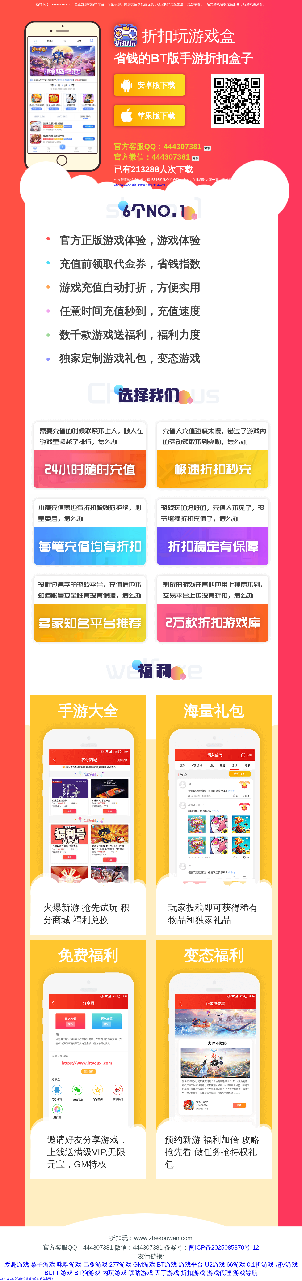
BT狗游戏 (87, 1272)
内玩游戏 (114, 1272)
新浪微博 (139, 185)
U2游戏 (215, 1264)
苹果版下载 (156, 116)
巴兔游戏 (95, 1264)
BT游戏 (167, 1264)
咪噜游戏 (69, 1264)
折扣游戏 (193, 1272)
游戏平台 (191, 1264)
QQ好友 (119, 185)
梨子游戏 (43, 1264)
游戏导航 (245, 1272)
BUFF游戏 (58, 1272)
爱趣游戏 (16, 1264)
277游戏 (120, 1264)
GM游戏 (144, 1264)
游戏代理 (219, 1272)
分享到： (162, 185)
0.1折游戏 (260, 1264)
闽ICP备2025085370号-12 (224, 1247)
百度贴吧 (150, 185)
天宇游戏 (167, 1272)
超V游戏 (286, 1264)
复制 (207, 148)
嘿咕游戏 (140, 1272)
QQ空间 (129, 185)
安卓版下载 (156, 85)
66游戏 (235, 1264)
